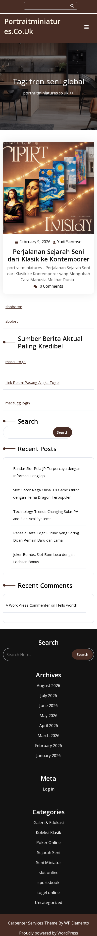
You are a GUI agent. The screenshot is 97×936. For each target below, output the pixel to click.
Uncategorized (48, 902)
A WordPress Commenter (28, 605)
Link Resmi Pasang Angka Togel (32, 382)
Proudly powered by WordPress (48, 933)
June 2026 (48, 705)
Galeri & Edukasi (49, 822)
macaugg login (17, 402)
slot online (48, 872)
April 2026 (48, 725)
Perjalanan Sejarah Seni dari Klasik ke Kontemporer (49, 255)
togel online (48, 892)
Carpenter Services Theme (33, 923)
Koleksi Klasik (48, 832)
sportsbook (48, 882)
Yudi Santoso (69, 242)
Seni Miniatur (48, 862)
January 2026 (48, 755)
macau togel (15, 361)
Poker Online (48, 842)
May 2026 (48, 715)
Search (28, 421)
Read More (46, 187)
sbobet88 (13, 306)
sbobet (11, 321)
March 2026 (48, 735)
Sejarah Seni (48, 852)
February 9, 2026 (35, 242)
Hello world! (66, 605)
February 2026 (48, 745)
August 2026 (48, 685)
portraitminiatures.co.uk (45, 93)
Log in (48, 789)
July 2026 (48, 695)
